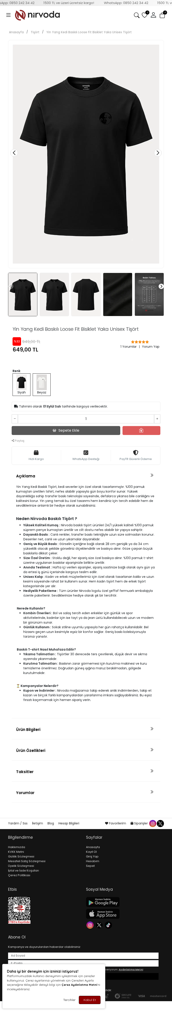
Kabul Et (90, 1000)
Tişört (35, 32)
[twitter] (160, 823)
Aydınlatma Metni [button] (131, 969)
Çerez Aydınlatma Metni (79, 984)
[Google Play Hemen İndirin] (122, 902)
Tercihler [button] (69, 1000)
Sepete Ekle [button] (68, 430)
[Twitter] (99, 925)
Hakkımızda (16, 847)
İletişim (38, 823)
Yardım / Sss (18, 823)
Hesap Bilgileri (68, 823)
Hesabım (92, 861)
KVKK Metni (16, 852)
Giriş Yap (92, 856)
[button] (8, 15)
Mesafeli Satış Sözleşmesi (26, 861)
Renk (16, 371)
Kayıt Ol (91, 852)
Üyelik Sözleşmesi (21, 866)
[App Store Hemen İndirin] (122, 914)
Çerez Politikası (19, 875)
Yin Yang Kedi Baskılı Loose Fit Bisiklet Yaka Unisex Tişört (89, 32)
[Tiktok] (109, 925)
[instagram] (152, 823)
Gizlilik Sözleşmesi (21, 856)
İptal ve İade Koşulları (23, 870)
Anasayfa (16, 32)
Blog (51, 823)
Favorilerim (117, 823)
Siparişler (141, 823)
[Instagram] (90, 925)
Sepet (90, 866)
